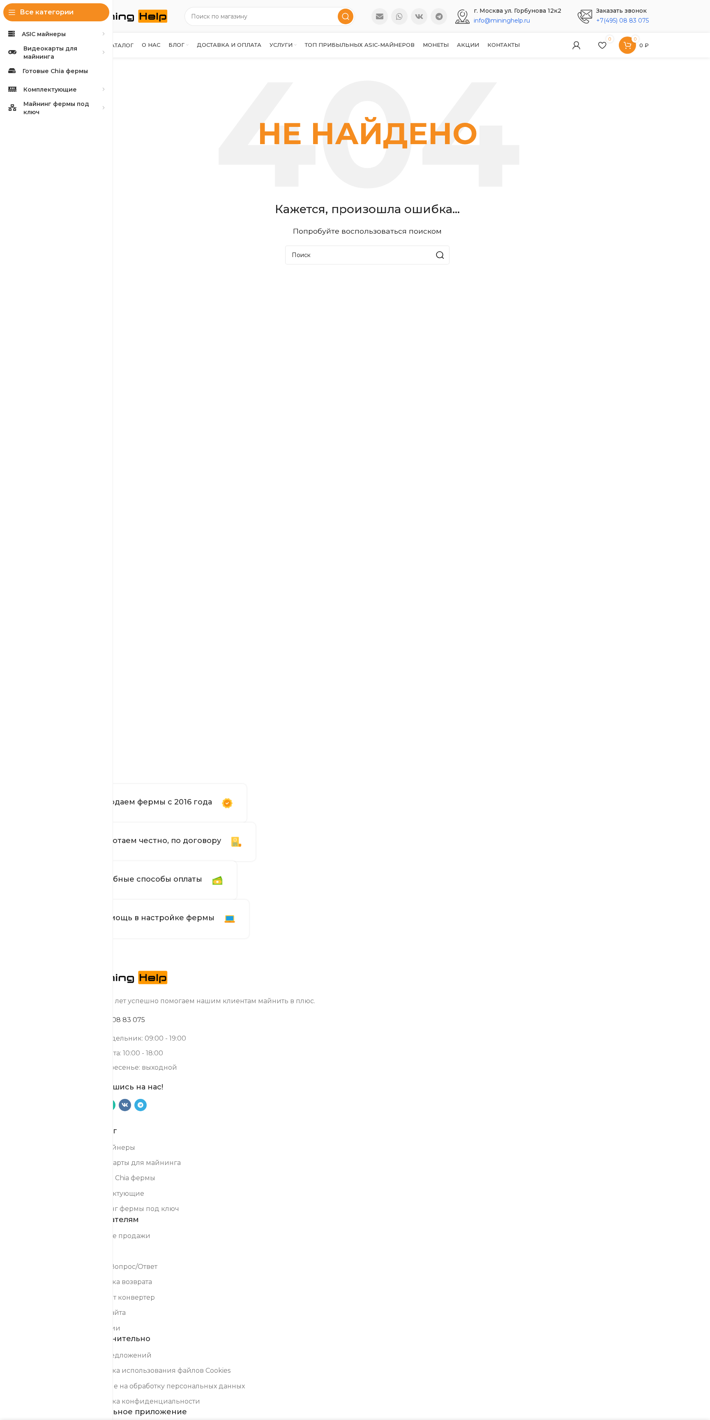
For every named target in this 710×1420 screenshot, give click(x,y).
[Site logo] (127, 16)
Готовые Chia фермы (120, 1178)
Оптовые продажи (118, 1236)
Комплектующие (115, 1193)
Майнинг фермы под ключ (132, 1209)
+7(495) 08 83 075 (622, 20)
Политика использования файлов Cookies (158, 1370)
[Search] (345, 16)
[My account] (576, 45)
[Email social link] (379, 16)
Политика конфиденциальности (143, 1401)
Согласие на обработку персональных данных (165, 1386)
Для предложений (119, 1355)
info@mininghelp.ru (502, 20)
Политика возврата (119, 1282)
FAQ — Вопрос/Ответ (121, 1267)
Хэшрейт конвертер (120, 1297)
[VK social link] (419, 16)
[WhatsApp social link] (399, 16)
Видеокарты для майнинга (133, 1163)
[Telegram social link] (439, 16)
